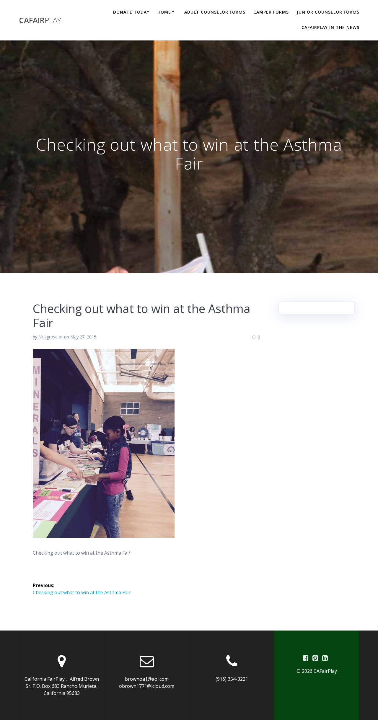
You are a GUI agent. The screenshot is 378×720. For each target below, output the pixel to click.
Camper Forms (271, 12)
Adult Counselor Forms (214, 12)
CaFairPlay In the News (330, 27)
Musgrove (48, 337)
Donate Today (131, 12)
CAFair (40, 20)
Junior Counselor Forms (328, 12)
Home (164, 12)
